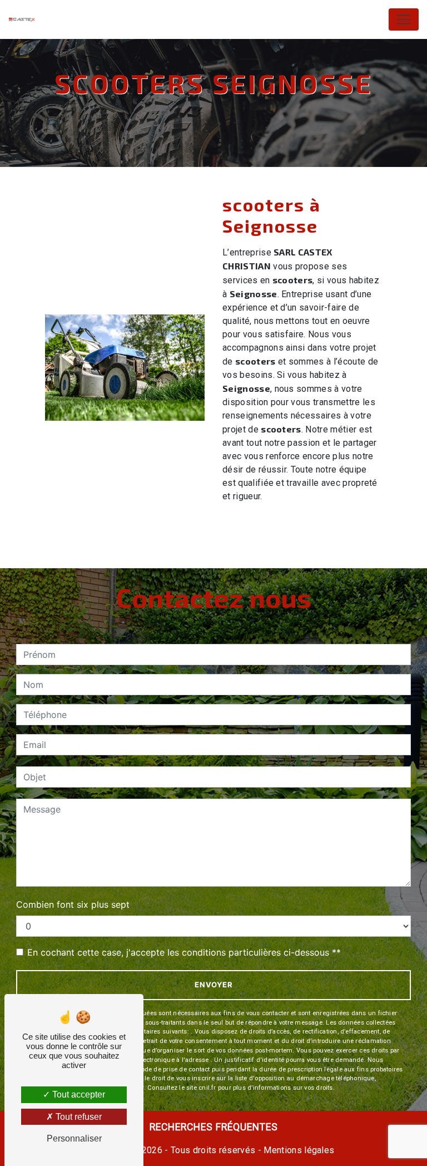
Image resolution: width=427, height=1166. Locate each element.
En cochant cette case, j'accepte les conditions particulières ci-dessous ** (184, 952)
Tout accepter (77, 1094)
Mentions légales (297, 1150)
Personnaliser (74, 1138)
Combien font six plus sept (73, 904)
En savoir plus (308, 526)
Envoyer (214, 984)
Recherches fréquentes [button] (214, 1127)
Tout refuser (77, 1116)
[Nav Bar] (404, 19)
